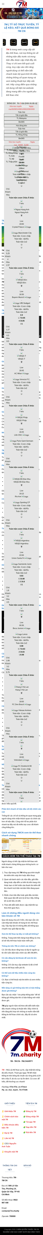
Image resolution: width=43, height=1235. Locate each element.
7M (7, 49)
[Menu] (3, 4)
